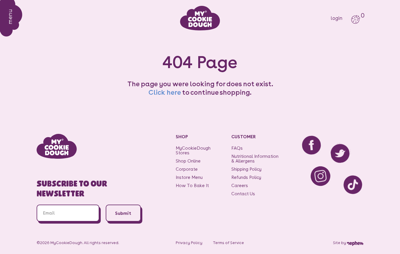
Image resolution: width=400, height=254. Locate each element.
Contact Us (243, 193)
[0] (355, 18)
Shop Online (188, 161)
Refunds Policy (246, 177)
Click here (164, 92)
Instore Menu (189, 177)
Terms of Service (228, 242)
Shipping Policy (246, 169)
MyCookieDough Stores (193, 150)
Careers (239, 185)
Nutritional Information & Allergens (254, 158)
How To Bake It (192, 185)
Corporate (187, 169)
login (336, 18)
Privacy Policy (189, 242)
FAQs (237, 148)
